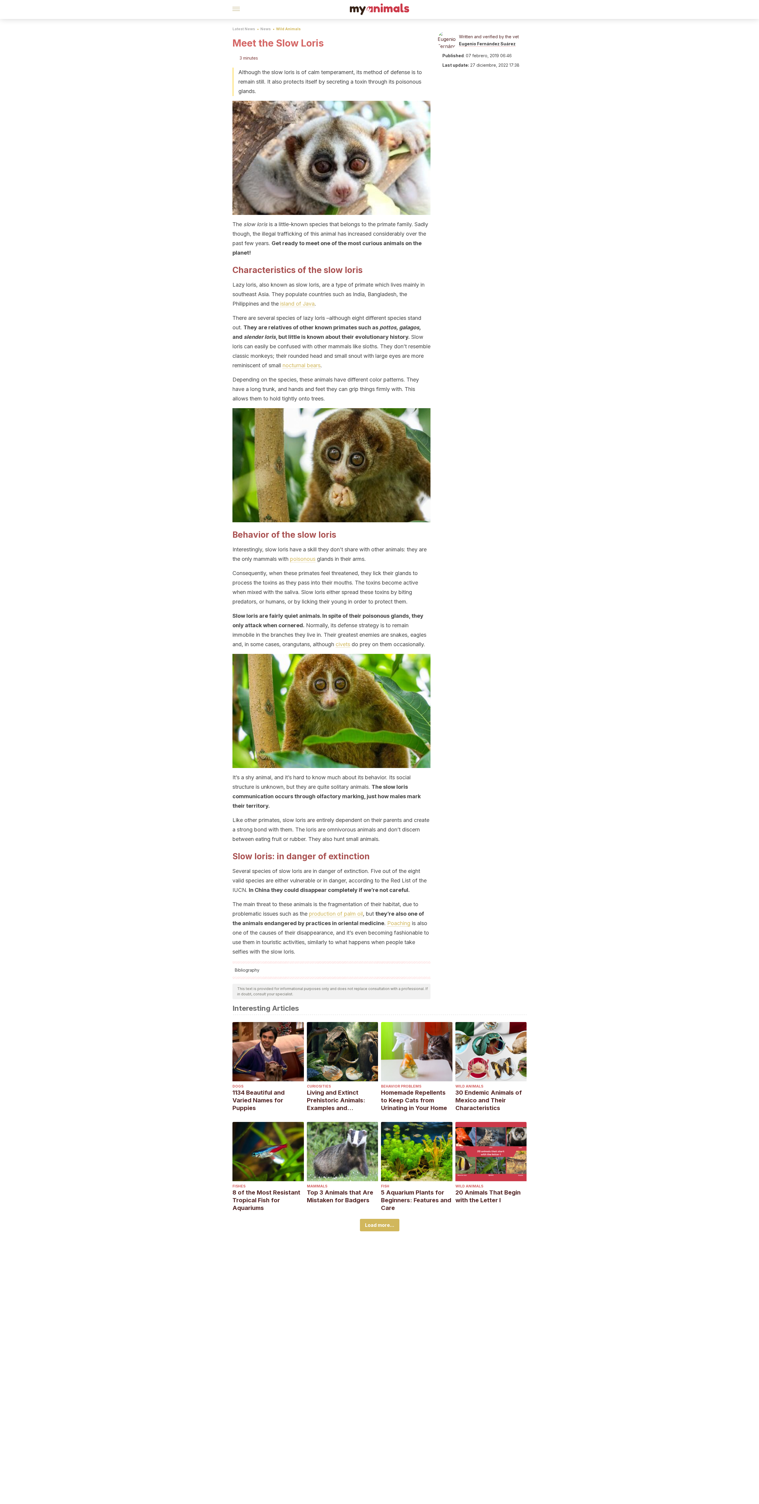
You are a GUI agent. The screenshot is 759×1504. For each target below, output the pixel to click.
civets (343, 644)
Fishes (238, 1186)
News (265, 29)
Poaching (398, 923)
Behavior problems (401, 1086)
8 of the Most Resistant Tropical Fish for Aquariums (266, 1200)
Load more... (379, 1225)
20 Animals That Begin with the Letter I (488, 1196)
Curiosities (319, 1086)
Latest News (243, 29)
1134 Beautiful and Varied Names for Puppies (258, 1100)
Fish (385, 1186)
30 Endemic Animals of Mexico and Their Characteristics (488, 1100)
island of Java (297, 304)
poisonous (302, 559)
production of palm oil (336, 914)
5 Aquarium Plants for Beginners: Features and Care (416, 1200)
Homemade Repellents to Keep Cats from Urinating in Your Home (414, 1100)
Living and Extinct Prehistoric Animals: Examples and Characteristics (336, 1100)
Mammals (317, 1186)
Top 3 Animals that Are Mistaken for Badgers (340, 1196)
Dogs (237, 1086)
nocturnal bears (301, 365)
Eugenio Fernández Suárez (487, 43)
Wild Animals (288, 29)
